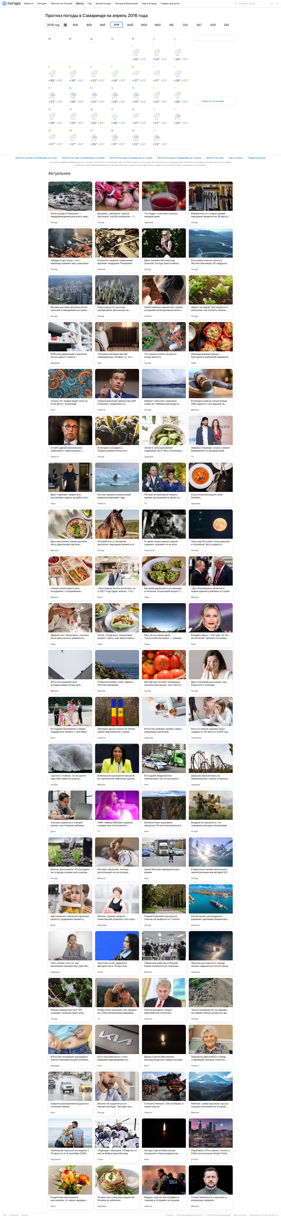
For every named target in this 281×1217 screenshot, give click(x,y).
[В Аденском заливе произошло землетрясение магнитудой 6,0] (211, 859)
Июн (144, 24)
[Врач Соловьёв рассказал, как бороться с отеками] (211, 672)
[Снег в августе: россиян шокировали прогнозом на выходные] (117, 297)
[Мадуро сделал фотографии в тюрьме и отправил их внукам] (164, 1187)
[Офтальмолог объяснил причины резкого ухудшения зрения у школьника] (70, 906)
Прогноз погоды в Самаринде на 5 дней (83, 157)
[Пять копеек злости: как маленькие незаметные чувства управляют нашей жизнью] (70, 953)
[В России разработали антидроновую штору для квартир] (70, 672)
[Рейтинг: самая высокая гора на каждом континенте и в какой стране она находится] (211, 1094)
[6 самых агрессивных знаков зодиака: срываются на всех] (164, 531)
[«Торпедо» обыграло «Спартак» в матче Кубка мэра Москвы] (117, 1140)
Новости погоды (214, 157)
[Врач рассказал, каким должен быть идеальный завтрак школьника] (70, 531)
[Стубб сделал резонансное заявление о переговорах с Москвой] (70, 438)
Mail (4, 1215)
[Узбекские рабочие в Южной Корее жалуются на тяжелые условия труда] (164, 953)
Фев (89, 24)
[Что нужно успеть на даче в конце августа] (164, 344)
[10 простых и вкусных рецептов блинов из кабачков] (117, 1187)
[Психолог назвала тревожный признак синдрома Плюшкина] (117, 250)
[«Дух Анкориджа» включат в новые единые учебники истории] (211, 578)
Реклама (24, 1215)
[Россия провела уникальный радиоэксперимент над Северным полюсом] (117, 485)
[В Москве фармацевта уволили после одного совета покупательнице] (70, 344)
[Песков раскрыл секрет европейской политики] (164, 1000)
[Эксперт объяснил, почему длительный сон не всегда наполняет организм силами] (117, 859)
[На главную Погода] (13, 3)
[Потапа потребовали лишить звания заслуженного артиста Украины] (164, 485)
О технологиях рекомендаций (218, 1215)
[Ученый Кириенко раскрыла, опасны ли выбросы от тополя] (164, 906)
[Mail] (4, 3)
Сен (185, 24)
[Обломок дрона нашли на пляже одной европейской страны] (117, 719)
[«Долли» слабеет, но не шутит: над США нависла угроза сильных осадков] (70, 766)
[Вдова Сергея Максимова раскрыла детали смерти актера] (164, 1047)
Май (130, 24)
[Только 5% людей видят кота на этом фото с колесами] (70, 391)
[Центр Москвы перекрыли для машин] (164, 859)
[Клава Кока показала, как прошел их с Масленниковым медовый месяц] (117, 1000)
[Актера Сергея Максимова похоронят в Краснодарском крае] (164, 1140)
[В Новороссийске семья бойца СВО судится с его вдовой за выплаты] (211, 391)
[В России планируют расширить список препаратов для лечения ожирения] (70, 1047)
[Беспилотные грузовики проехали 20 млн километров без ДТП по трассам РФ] (164, 812)
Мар (103, 24)
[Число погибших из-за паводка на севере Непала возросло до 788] (211, 1000)
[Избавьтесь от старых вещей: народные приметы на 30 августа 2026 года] (211, 203)
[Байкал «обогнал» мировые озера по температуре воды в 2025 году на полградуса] (164, 391)
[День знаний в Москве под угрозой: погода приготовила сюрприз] (164, 250)
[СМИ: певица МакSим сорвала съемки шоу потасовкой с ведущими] (117, 812)
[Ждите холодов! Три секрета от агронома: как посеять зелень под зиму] (211, 297)
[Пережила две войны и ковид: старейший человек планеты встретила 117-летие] (211, 1047)
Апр (116, 24)
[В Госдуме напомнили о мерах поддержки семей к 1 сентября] (70, 719)
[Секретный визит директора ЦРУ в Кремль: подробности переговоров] (117, 391)
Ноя (213, 24)
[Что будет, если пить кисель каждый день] (164, 203)
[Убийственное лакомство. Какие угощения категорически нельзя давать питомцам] (164, 297)
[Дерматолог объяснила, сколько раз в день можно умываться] (70, 625)
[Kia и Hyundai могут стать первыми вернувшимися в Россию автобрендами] (117, 1047)
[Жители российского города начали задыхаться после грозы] (211, 953)
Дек (226, 24)
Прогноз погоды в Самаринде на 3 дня (36, 157)
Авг (171, 24)
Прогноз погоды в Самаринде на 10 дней (179, 157)
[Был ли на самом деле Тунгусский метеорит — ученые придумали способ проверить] (164, 625)
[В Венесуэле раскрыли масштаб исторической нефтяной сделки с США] (117, 766)
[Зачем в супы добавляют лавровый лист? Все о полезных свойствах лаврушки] (164, 438)
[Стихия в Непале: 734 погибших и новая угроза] (164, 1094)
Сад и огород (235, 157)
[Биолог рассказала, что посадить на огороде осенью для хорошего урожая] (70, 859)
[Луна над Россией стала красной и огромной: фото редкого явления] (211, 531)
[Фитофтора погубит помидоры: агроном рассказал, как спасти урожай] (164, 672)
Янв (75, 24)
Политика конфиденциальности (190, 1215)
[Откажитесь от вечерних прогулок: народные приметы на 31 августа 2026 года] (117, 531)
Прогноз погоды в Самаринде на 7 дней (130, 157)
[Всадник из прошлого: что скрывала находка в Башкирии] (211, 812)
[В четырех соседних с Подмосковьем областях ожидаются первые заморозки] (117, 438)
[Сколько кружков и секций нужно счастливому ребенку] (70, 812)
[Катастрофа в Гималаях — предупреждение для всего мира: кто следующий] (70, 203)
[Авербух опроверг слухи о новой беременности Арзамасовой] (211, 438)
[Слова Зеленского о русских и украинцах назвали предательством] (211, 1187)
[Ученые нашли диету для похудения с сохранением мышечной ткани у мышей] (70, 578)
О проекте (170, 1215)
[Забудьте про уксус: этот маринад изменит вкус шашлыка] (70, 250)
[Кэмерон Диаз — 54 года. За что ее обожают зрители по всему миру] (211, 625)
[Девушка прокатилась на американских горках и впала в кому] (211, 766)
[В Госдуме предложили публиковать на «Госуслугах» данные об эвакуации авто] (164, 766)
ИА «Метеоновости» (269, 1215)
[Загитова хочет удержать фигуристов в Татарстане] (117, 953)
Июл (158, 24)
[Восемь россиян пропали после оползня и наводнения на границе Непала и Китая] (70, 297)
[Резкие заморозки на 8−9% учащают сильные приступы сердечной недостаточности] (70, 1000)
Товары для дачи (257, 157)
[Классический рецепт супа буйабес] (211, 485)
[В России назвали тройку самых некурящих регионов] (164, 719)
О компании (14, 1215)
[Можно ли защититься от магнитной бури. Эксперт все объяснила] (117, 1094)
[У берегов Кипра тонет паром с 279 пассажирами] (117, 672)
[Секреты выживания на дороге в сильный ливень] (70, 1094)
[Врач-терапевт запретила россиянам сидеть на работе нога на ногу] (70, 485)
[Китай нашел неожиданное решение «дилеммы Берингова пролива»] (211, 906)
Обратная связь (240, 1215)
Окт (199, 24)
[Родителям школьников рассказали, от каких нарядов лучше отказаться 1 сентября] (70, 1187)
